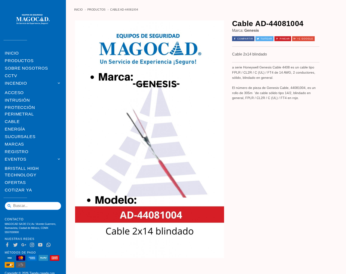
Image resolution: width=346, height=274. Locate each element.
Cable (12, 121)
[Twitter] (16, 245)
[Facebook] (8, 245)
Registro (16, 151)
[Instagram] (33, 245)
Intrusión (17, 100)
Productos (19, 60)
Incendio (16, 83)
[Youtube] (41, 245)
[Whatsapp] (49, 245)
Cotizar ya (18, 190)
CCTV (11, 75)
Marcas (14, 144)
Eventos (15, 159)
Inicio (12, 53)
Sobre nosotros (26, 68)
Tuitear (266, 38)
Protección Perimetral (20, 110)
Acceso (14, 92)
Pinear (285, 38)
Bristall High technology (22, 171)
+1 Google (305, 38)
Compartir (245, 38)
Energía (15, 129)
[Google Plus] (24, 245)
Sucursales (20, 136)
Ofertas (15, 182)
